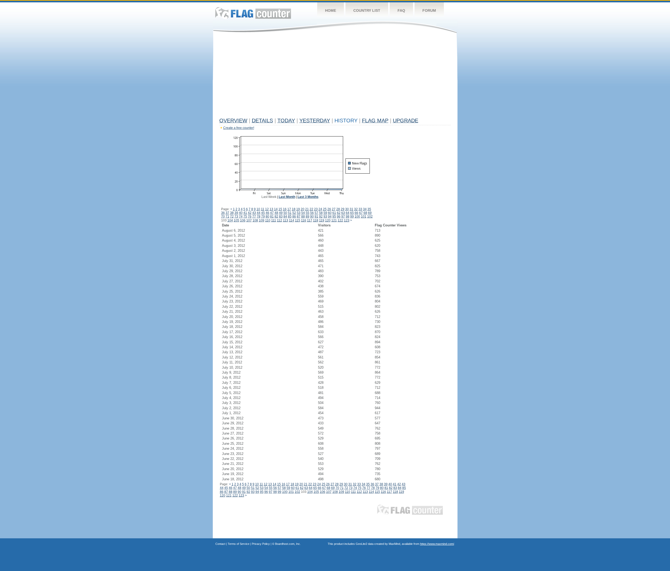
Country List (366, 10)
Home (330, 10)
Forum (429, 10)
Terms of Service (238, 543)
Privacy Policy (261, 543)
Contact (220, 543)
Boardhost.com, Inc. (288, 543)
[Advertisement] (335, 76)
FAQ (401, 10)
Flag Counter (253, 13)
